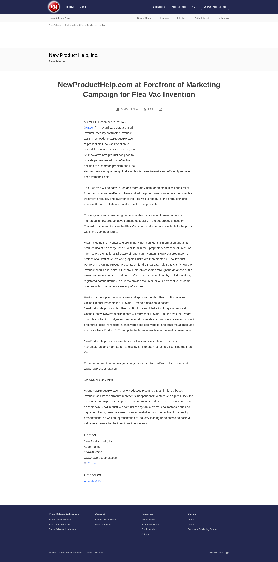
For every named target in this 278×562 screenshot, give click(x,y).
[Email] (160, 109)
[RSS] (145, 109)
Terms (89, 553)
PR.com (90, 127)
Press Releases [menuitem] (178, 6)
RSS (150, 109)
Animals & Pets (78, 25)
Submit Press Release (215, 6)
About (191, 519)
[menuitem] (193, 6)
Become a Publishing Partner (202, 529)
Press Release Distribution (62, 529)
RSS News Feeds (150, 524)
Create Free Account (105, 519)
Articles (145, 534)
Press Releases (55, 25)
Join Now (69, 6)
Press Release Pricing (60, 524)
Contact (93, 463)
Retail (67, 25)
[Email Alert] (118, 109)
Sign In (83, 6)
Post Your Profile (103, 524)
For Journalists (149, 529)
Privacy (99, 553)
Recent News (148, 519)
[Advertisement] (139, 37)
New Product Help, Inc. (96, 25)
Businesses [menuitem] (159, 6)
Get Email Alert (129, 109)
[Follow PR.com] (226, 552)
